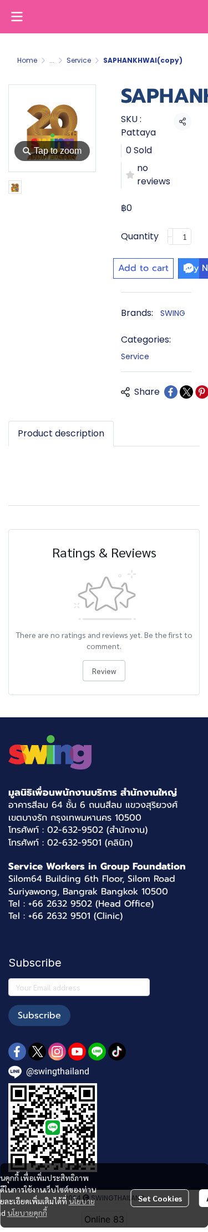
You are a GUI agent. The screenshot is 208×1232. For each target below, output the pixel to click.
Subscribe (39, 1015)
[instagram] (57, 1051)
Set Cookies (160, 1198)
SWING (172, 313)
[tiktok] (117, 1051)
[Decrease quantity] (170, 236)
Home (27, 60)
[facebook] (17, 1051)
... (51, 60)
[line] (97, 1051)
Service (79, 60)
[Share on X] (186, 392)
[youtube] (77, 1051)
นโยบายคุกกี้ (27, 1213)
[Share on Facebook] (170, 392)
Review (104, 671)
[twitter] (37, 1051)
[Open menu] (17, 17)
